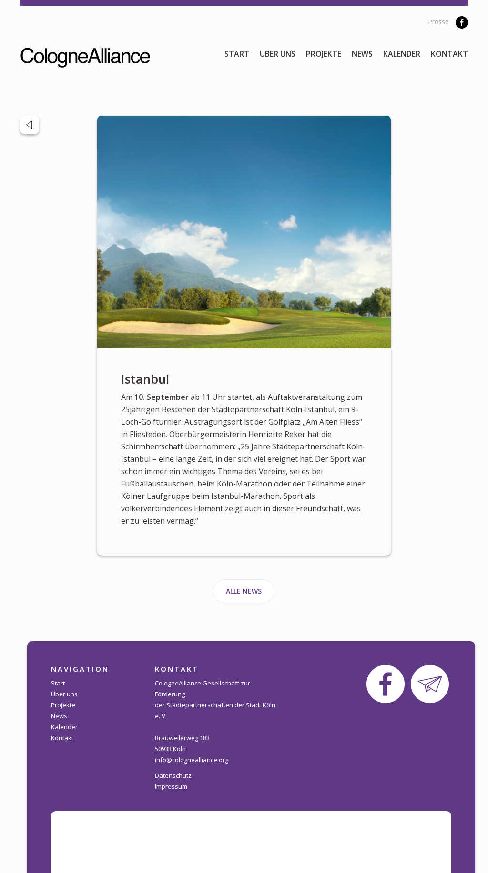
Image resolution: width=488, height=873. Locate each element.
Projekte (323, 54)
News (362, 54)
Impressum (171, 786)
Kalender (401, 54)
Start (236, 54)
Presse (438, 21)
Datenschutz (173, 775)
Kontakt (449, 54)
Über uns (277, 54)
